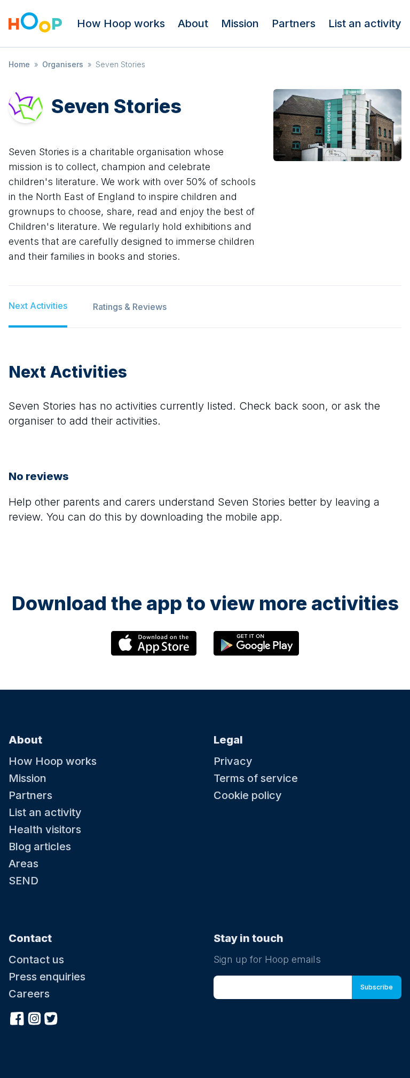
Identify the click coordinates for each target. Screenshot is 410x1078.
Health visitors (45, 829)
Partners (294, 23)
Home (19, 64)
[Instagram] (34, 1017)
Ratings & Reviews (130, 306)
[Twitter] (51, 1017)
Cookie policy (248, 795)
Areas (23, 863)
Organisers (62, 64)
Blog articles (40, 846)
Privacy (233, 761)
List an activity (364, 23)
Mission (240, 23)
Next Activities (38, 305)
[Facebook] (17, 1017)
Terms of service (256, 778)
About (193, 23)
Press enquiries (47, 976)
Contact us (36, 959)
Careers (29, 993)
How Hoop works (121, 23)
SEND (23, 880)
